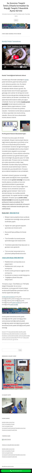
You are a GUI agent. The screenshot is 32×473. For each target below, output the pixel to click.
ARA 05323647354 (17, 471)
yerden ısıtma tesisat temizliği (9, 337)
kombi (26, 80)
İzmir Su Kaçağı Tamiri (7, 426)
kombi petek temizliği (13, 335)
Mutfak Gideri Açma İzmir (8, 422)
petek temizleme (16, 302)
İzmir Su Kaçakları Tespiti (8, 424)
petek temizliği (14, 304)
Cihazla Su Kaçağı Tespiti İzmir (9, 430)
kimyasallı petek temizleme (13, 333)
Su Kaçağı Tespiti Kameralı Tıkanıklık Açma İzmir (14, 428)
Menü (16, 20)
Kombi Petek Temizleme (11, 41)
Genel (3, 332)
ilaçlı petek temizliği (13, 332)
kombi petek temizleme (8, 297)
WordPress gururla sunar (8, 466)
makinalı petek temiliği (24, 335)
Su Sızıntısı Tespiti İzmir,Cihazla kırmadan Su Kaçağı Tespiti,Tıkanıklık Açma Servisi (16, 7)
